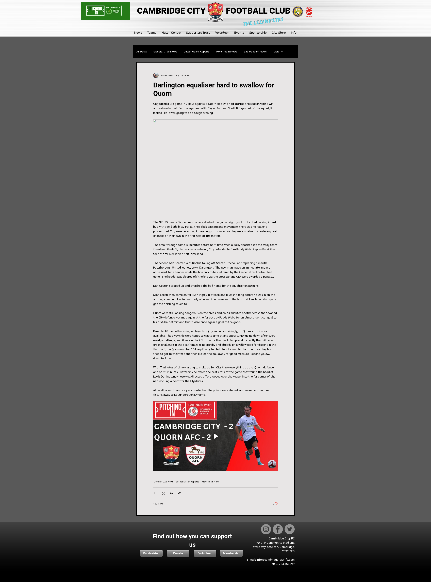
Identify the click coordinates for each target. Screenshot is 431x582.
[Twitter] (290, 529)
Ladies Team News (255, 51)
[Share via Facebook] (154, 493)
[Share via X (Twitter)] (163, 493)
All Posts (141, 51)
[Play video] (215, 436)
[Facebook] (278, 529)
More (276, 51)
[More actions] (276, 75)
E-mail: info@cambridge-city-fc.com (271, 559)
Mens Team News (226, 51)
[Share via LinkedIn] (171, 493)
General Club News (165, 51)
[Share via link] (179, 493)
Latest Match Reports (196, 51)
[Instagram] (266, 529)
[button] (138, 32)
